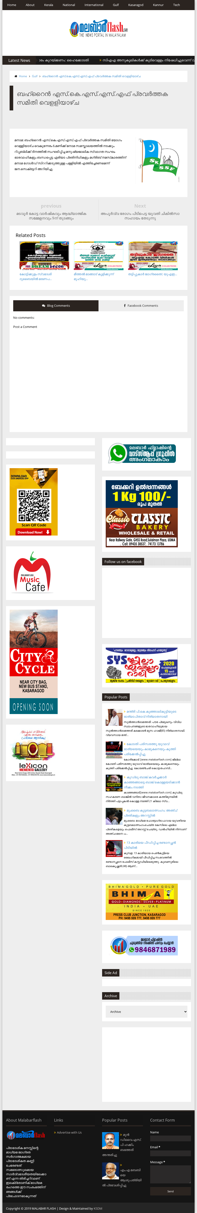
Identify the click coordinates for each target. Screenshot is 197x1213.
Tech (176, 5)
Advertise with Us (69, 1132)
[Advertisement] (146, 1064)
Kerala (48, 5)
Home (11, 5)
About (30, 5)
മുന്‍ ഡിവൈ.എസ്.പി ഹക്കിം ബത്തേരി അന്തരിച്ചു (121, 1144)
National (69, 5)
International (94, 5)
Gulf (116, 5)
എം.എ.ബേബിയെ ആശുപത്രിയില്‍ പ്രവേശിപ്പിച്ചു (122, 1177)
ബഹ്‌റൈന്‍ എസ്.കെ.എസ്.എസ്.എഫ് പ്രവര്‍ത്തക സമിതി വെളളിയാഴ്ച (91, 76)
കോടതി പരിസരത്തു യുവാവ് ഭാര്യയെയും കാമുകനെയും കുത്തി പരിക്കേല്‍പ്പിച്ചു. (150, 749)
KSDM (98, 1208)
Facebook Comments (142, 305)
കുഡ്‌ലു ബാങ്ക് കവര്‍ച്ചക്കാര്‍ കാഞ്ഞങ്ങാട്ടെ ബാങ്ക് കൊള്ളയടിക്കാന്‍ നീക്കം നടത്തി (152, 782)
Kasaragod (135, 5)
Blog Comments (58, 305)
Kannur (158, 5)
